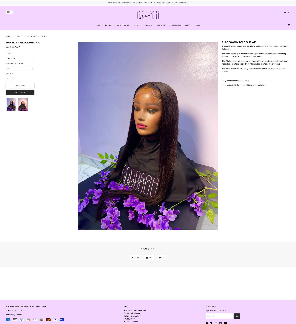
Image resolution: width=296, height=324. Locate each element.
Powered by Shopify (14, 315)
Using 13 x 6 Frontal (15, 64)
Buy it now (20, 92)
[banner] (148, 15)
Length (9, 53)
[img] (285, 12)
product (17, 36)
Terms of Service (131, 322)
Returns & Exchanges (132, 313)
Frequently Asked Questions (135, 310)
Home (8, 36)
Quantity (9, 74)
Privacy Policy (129, 319)
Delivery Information (132, 316)
